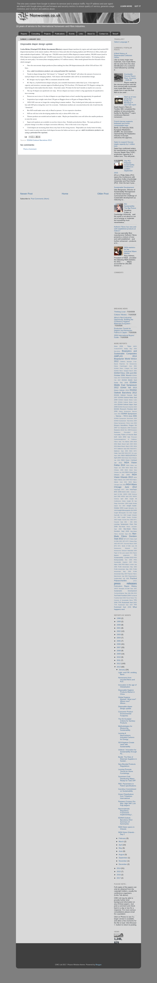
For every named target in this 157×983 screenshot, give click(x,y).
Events (72, 34)
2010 (119, 657)
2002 (119, 631)
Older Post (103, 193)
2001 (119, 628)
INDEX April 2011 (126, 496)
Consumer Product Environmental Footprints (125, 714)
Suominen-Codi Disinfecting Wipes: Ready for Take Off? (127, 778)
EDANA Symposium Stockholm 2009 (125, 418)
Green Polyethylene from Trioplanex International (126, 796)
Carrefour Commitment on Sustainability (127, 790)
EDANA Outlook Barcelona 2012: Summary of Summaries (125, 821)
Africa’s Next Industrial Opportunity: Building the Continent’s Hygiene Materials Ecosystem (123, 321)
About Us (91, 34)
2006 (119, 644)
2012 (119, 663)
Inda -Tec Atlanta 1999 (126, 441)
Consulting (35, 34)
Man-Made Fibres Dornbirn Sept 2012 (125, 536)
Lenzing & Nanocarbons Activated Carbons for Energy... (126, 736)
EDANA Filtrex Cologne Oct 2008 (125, 368)
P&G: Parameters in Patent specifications (127, 785)
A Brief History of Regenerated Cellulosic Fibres (123, 55)
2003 (119, 634)
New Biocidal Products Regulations (127, 765)
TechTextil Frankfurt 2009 (122, 595)
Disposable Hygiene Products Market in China (126, 692)
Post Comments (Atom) (40, 199)
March (121, 841)
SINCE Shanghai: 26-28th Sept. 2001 (125, 588)
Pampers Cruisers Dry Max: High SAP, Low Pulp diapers (127, 803)
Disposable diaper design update (125, 707)
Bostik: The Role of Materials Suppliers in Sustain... (127, 759)
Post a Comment (29, 149)
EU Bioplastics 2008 (124, 427)
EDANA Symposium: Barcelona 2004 (125, 420)
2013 (119, 667)
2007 (119, 647)
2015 (119, 871)
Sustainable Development (124, 187)
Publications (60, 34)
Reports (24, 34)
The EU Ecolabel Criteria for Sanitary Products (126, 721)
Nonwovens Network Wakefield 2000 (125, 550)
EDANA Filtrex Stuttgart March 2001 (125, 370)
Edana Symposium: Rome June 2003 (125, 423)
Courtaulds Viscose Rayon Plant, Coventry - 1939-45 (130, 77)
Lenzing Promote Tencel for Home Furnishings (125, 771)
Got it (138, 6)
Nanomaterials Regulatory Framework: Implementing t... (125, 812)
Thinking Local (119, 312)
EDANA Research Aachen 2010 (127, 407)
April (121, 845)
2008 (119, 651)
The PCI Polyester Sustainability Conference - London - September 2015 (124, 167)
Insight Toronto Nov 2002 (125, 519)
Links (81, 34)
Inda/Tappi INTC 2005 (121, 489)
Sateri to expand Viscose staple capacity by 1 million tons (124, 144)
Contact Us (103, 34)
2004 (119, 638)
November (123, 861)
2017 (119, 878)
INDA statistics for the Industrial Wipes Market (130, 250)
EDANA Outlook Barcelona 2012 (39, 140)
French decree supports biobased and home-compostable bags (123, 123)
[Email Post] (25, 137)
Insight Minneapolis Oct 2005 (127, 510)
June (121, 851)
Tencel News (130, 598)
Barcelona (117, 351)
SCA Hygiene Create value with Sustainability (126, 744)
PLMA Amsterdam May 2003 (127, 567)
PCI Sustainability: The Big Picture (130, 206)
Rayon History (130, 586)
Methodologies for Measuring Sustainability (125, 728)
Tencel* (115, 34)
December (123, 864)
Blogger (98, 965)
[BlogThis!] (32, 137)
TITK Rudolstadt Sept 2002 (127, 602)
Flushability (117, 434)
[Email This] (30, 137)
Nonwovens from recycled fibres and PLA (126, 680)
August (122, 854)
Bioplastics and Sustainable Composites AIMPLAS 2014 (125, 353)
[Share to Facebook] (37, 137)
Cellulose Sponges (126, 361)
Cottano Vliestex (120, 315)
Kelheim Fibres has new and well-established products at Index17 (125, 229)
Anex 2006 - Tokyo (122, 346)
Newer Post (26, 193)
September (123, 858)
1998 (119, 618)
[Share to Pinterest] (39, 137)
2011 (119, 660)
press (135, 580)
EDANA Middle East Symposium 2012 (125, 385)
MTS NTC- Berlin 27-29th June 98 (125, 546)
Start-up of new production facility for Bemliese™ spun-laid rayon (130, 101)
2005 (119, 641)
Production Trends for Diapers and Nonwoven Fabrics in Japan (123, 330)
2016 (119, 875)
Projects (47, 34)
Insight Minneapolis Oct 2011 (123, 512)
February (122, 838)
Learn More (126, 6)
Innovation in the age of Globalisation (127, 686)
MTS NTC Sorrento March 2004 (127, 543)
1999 (119, 621)
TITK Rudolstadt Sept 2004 (123, 604)
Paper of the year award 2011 (123, 553)
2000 (119, 625)
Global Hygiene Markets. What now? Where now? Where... (127, 700)
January (122, 670)
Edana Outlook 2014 (121, 390)
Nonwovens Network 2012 (125, 548)
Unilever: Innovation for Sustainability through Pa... (127, 752)
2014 (119, 868)
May (121, 848)
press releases (125, 583)
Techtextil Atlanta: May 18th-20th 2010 (125, 593)
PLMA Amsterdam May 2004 (123, 569)
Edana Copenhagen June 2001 (125, 366)
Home (65, 193)
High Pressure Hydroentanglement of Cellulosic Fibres (125, 439)
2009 (119, 654)
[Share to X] (34, 137)
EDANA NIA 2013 (128, 388)
